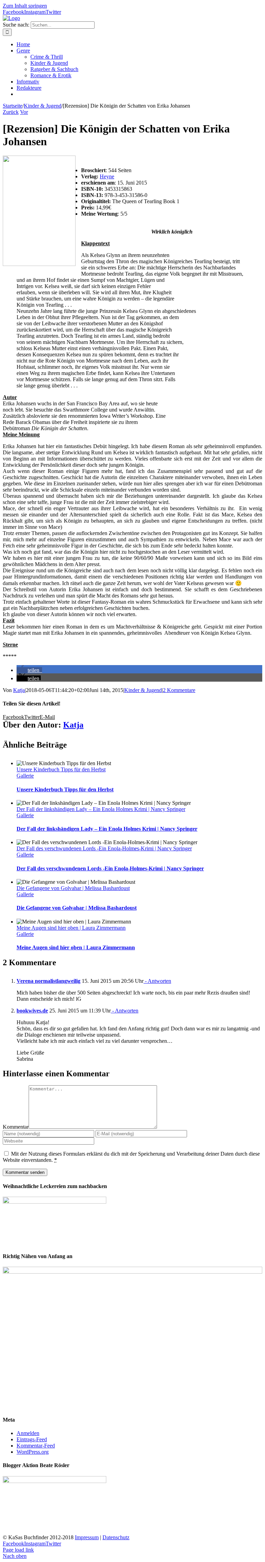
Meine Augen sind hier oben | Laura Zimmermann (71, 928)
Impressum (87, 1537)
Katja (19, 690)
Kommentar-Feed (36, 1446)
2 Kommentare (179, 690)
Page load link (18, 1550)
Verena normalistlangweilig (48, 981)
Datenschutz (115, 1537)
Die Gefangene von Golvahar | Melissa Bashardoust (73, 888)
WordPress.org (33, 1452)
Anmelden (28, 1433)
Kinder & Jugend (143, 690)
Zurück (11, 112)
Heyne (107, 176)
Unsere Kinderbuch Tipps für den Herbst (61, 769)
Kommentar (16, 1127)
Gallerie (25, 776)
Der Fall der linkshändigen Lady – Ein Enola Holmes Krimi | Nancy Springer (101, 809)
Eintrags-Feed (32, 1439)
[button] (29, 670)
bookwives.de (32, 1011)
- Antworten (157, 981)
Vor (24, 112)
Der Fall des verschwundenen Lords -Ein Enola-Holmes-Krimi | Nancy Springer (104, 848)
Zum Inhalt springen (25, 6)
